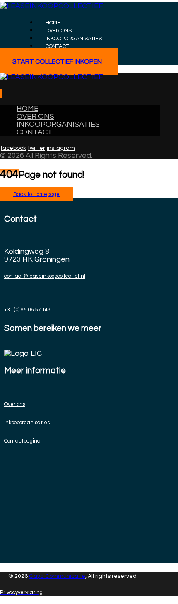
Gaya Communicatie (57, 576)
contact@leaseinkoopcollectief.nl (44, 276)
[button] (0, 93)
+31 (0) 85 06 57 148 (27, 310)
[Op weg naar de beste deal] (51, 6)
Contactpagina (22, 441)
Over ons (14, 404)
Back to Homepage (36, 194)
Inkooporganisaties (27, 422)
